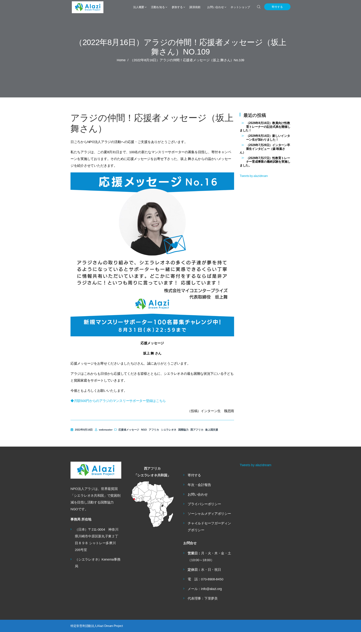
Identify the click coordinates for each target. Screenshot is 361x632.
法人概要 (138, 7)
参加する (177, 7)
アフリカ (154, 429)
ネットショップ (240, 7)
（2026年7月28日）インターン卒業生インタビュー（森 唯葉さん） (265, 148)
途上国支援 (211, 429)
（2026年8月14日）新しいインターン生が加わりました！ (268, 137)
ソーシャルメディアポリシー (209, 514)
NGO (144, 429)
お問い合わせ (215, 7)
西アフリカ (196, 429)
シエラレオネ (168, 429)
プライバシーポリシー (204, 504)
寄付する (277, 6)
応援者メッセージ (128, 429)
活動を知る (158, 7)
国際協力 (183, 429)
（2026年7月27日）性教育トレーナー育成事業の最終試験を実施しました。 (265, 161)
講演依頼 (194, 7)
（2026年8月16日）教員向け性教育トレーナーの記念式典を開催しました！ (265, 126)
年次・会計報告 (199, 485)
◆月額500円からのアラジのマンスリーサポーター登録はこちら (118, 401)
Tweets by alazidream (254, 176)
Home (121, 60)
